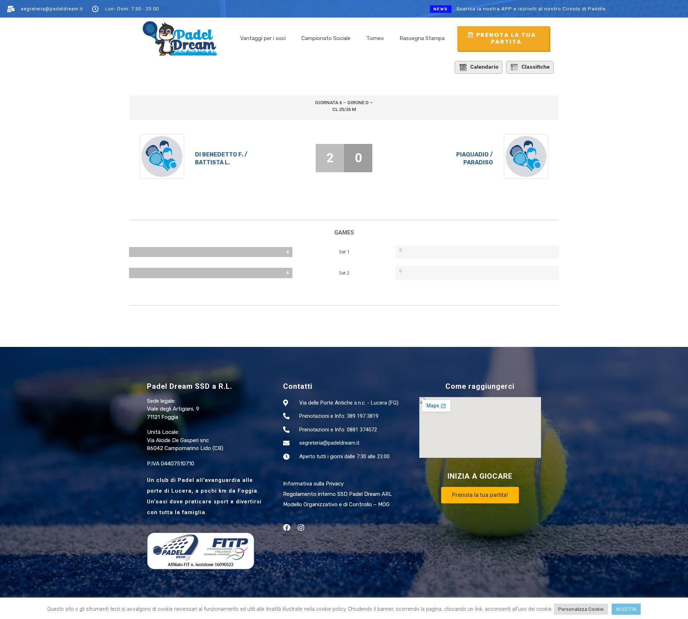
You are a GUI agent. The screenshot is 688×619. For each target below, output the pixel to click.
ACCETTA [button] (626, 609)
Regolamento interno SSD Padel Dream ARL (337, 494)
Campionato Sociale (325, 38)
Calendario (484, 67)
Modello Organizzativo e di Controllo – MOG (336, 504)
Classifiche (535, 67)
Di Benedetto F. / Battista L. (221, 158)
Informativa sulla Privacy (313, 483)
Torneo (375, 38)
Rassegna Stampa (422, 38)
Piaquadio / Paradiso (474, 158)
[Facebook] (287, 528)
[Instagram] (301, 528)
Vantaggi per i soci (263, 38)
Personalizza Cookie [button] (581, 609)
